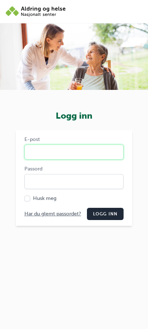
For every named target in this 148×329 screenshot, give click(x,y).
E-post (32, 139)
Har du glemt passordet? (52, 214)
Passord (33, 169)
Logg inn (105, 213)
